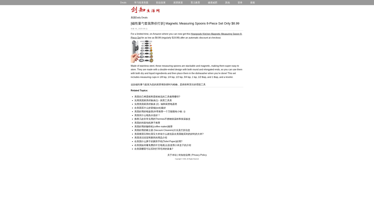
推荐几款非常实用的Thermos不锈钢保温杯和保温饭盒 (162, 119)
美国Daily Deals (139, 17)
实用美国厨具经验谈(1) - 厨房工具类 (153, 100)
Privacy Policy (199, 155)
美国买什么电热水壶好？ (147, 115)
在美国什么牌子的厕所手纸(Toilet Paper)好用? (158, 141)
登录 (240, 2)
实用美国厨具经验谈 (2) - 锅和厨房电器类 (155, 104)
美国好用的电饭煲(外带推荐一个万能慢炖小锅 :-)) (159, 111)
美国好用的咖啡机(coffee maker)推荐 (153, 126)
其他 (227, 2)
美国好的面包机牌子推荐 (147, 122)
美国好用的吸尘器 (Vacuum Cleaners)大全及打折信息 (162, 130)
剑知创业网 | (185, 155)
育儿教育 (195, 2)
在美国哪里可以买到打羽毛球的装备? (153, 149)
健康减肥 (212, 2)
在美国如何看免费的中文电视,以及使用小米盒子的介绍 (162, 145)
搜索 (252, 2)
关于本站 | (172, 155)
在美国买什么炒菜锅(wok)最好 (150, 108)
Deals (123, 2)
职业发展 (161, 2)
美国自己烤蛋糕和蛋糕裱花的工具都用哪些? (157, 96)
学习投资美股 (141, 2)
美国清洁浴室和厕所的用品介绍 (150, 137)
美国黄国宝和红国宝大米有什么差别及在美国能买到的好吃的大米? (169, 134)
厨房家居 (178, 2)
